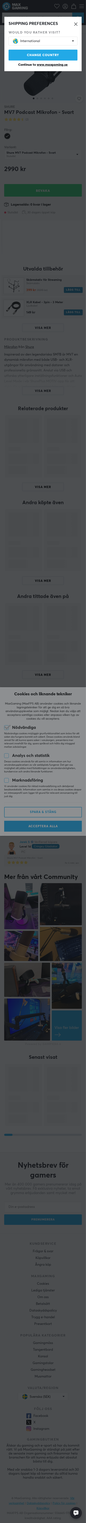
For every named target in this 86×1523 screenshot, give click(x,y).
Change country (43, 55)
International (30, 41)
